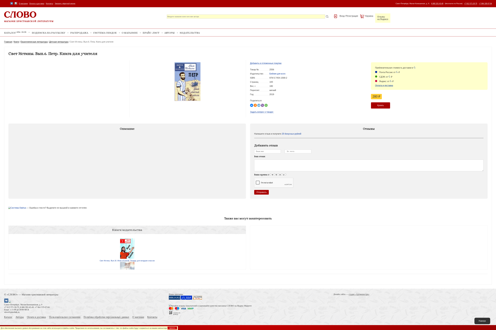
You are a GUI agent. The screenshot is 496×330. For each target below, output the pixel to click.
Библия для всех (277, 74)
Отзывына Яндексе (382, 18)
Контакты (49, 4)
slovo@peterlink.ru (12, 312)
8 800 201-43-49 (437, 4)
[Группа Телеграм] (16, 3)
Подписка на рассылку (48, 32)
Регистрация (352, 16)
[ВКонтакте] (251, 105)
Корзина (369, 16)
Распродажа (79, 32)
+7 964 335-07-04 (485, 4)
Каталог (8, 317)
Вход (342, 16)
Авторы (169, 32)
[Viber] (262, 105)
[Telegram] (258, 105)
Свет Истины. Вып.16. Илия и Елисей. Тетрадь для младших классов (127, 261)
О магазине (23, 4)
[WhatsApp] (266, 105)
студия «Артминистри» (359, 294)
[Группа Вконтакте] (11, 3)
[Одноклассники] (255, 105)
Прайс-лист (151, 32)
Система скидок (105, 32)
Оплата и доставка (36, 4)
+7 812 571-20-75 (470, 4)
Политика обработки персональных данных (106, 317)
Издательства (190, 32)
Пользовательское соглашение (64, 317)
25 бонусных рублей (291, 134)
